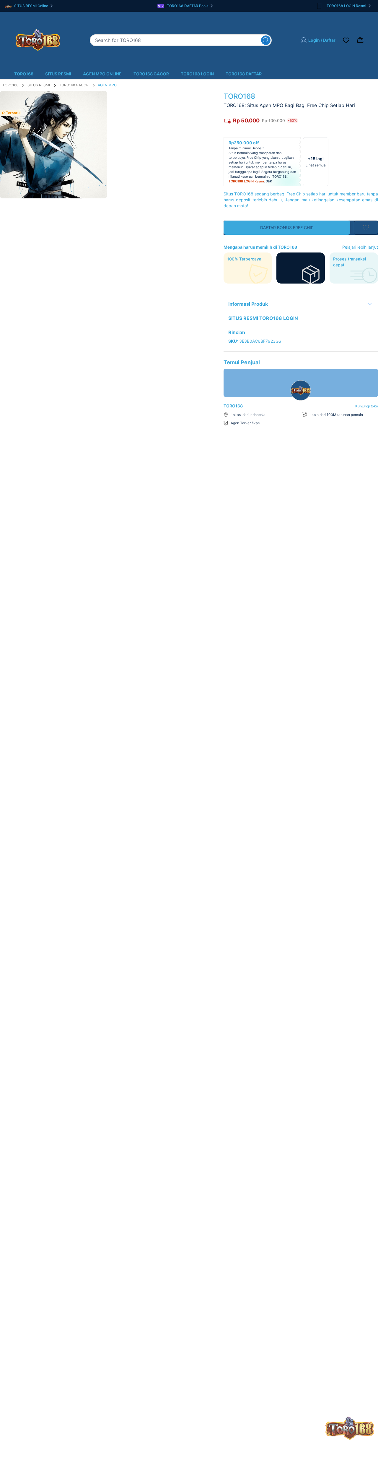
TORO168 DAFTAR (244, 73)
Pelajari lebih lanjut (360, 247)
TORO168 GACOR (151, 73)
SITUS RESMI (58, 73)
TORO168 (23, 73)
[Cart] (360, 40)
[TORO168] (37, 40)
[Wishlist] (346, 40)
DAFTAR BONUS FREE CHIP (287, 227)
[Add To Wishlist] (366, 228)
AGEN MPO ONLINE (102, 73)
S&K (269, 181)
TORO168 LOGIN (197, 73)
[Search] (266, 40)
